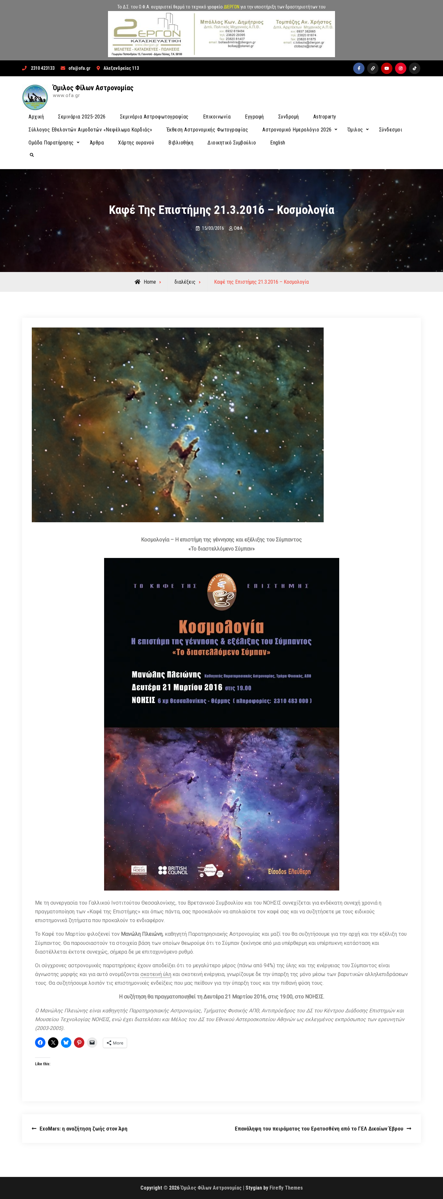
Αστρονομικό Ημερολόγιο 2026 (297, 130)
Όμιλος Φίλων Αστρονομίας (93, 88)
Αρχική (36, 117)
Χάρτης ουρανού (136, 143)
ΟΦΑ (238, 228)
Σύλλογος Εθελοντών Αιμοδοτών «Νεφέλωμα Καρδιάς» (90, 130)
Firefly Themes (286, 1188)
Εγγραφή (254, 117)
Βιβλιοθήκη (180, 143)
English (277, 143)
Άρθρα (97, 143)
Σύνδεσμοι (390, 130)
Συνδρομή (288, 117)
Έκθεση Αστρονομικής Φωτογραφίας (207, 130)
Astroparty (324, 117)
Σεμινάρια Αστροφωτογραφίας (154, 117)
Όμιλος (355, 130)
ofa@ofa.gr (79, 68)
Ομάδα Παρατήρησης (51, 143)
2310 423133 (42, 68)
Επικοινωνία (217, 117)
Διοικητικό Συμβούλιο (232, 143)
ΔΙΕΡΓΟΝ (231, 6)
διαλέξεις (185, 282)
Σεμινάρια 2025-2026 (82, 117)
